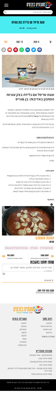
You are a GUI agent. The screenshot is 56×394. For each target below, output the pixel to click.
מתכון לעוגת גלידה (46, 248)
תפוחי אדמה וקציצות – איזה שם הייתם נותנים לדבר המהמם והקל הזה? (30, 369)
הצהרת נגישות (48, 336)
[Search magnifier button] (5, 12)
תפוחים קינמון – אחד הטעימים (41, 355)
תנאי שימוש (47, 329)
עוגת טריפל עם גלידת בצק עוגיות (16, 248)
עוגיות (24, 338)
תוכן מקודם (22, 345)
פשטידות (23, 342)
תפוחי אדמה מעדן (45, 358)
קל (50, 41)
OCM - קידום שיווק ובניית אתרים (28, 388)
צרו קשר (49, 332)
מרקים (24, 332)
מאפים (23, 326)
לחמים (23, 323)
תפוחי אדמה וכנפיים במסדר (41, 374)
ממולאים (23, 329)
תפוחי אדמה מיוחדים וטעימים (41, 361)
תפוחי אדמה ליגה (45, 365)
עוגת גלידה (34, 248)
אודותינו (49, 323)
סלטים (23, 335)
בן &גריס (30, 28)
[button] (39, 49)
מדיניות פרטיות (46, 326)
